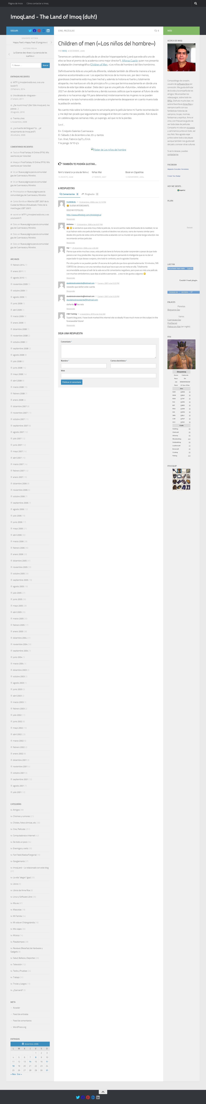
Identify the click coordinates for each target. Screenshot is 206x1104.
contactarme (172, 154)
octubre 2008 (19, 342)
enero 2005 (18, 631)
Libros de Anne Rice (21, 890)
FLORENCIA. (71, 202)
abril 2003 (17, 696)
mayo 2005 (18, 605)
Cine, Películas (66, 30)
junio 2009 (17, 303)
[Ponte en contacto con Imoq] (181, 70)
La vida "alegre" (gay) (22, 877)
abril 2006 (17, 535)
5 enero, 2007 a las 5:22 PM (108, 283)
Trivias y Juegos (19, 984)
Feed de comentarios (22, 1020)
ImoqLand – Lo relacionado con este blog (31, 867)
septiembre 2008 (20, 348)
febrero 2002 (19, 747)
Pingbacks (91, 194)
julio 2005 (17, 593)
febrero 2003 (19, 708)
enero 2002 (18, 753)
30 (189, 449)
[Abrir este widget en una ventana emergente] (191, 292)
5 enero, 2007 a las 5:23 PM (108, 296)
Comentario (66, 342)
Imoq (64, 51)
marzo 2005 (18, 618)
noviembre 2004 (20, 644)
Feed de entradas (20, 1014)
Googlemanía (19, 861)
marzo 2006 (18, 541)
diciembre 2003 (20, 670)
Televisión (17, 964)
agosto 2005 (18, 586)
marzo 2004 (18, 663)
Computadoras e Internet (24, 835)
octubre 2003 (19, 676)
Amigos (16, 810)
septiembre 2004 (20, 651)
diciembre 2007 (20, 406)
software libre (183, 84)
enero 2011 (18, 271)
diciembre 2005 (20, 560)
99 (181, 392)
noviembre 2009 (20, 284)
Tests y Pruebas (20, 971)
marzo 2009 (18, 316)
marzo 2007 (18, 464)
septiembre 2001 (20, 779)
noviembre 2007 (20, 413)
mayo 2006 (18, 528)
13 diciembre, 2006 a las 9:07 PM (90, 224)
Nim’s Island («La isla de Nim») (73, 172)
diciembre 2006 (20, 483)
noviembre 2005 (20, 567)
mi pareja (191, 127)
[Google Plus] (43, 30)
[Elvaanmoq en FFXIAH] (181, 368)
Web (63, 370)
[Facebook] (34, 30)
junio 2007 (17, 445)
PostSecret (172, 323)
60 (189, 429)
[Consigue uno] (173, 292)
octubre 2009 (19, 290)
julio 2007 (17, 438)
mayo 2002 (18, 728)
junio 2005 (17, 599)
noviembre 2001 (20, 766)
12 (189, 445)
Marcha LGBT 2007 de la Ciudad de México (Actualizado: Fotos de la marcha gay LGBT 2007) (29, 205)
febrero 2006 (19, 548)
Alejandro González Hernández (178, 169)
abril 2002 (17, 734)
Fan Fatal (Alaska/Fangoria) (24, 855)
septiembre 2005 (20, 580)
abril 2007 (17, 458)
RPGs (169, 101)
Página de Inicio (15, 3)
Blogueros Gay (173, 310)
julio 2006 (17, 515)
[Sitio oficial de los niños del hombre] (108, 149)
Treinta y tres (19, 118)
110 (189, 439)
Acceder (16, 1008)
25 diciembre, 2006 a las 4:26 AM (85, 248)
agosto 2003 (18, 683)
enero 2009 (18, 323)
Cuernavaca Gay (174, 320)
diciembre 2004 (20, 638)
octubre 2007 (19, 419)
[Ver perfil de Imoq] (184, 292)
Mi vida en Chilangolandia (24, 922)
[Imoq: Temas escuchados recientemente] (180, 268)
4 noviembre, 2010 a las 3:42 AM (92, 314)
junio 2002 (17, 721)
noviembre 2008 (20, 335)
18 (13, 1066)
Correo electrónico (119, 361)
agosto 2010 (18, 278)
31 (47, 1070)
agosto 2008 (18, 355)
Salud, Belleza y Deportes (24, 958)
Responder (71, 219)
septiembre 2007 (20, 425)
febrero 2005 (19, 625)
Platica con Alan (174, 326)
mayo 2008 (18, 374)
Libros (15, 884)
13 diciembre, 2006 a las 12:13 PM (92, 202)
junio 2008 (17, 368)
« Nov (13, 1074)
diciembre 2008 (20, 329)
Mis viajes (17, 929)
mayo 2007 (18, 451)
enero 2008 (18, 400)
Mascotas (17, 909)
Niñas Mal (97, 172)
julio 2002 (17, 715)
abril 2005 (17, 612)
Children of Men (99, 64)
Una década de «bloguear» (24, 95)
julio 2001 (17, 792)
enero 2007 (18, 477)
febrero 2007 (19, 470)
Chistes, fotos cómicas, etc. (24, 822)
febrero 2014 (19, 265)
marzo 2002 (18, 741)
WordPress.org (19, 1027)
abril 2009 (17, 310)
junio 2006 (17, 522)
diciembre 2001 (20, 760)
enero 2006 (18, 554)
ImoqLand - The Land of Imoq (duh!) (54, 16)
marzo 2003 (18, 702)
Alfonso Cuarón (130, 60)
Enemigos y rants (20, 848)
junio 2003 (17, 689)
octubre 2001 (19, 773)
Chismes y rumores (21, 816)
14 (30, 1061)
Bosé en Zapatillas (134, 172)
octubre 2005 (19, 573)
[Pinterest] (39, 30)
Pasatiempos (19, 942)
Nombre (65, 361)
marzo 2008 (18, 387)
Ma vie (16, 903)
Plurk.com (190, 227)
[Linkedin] (48, 30)
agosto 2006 (18, 509)
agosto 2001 (18, 786)
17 (47, 1061)
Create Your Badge (173, 176)
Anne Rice (187, 104)
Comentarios (70, 194)
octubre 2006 (19, 496)
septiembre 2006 (20, 503)
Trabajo (16, 977)
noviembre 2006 (20, 490)
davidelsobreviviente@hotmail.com (80, 283)
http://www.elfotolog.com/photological (84, 215)
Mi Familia (17, 916)
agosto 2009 (18, 297)
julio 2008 (17, 361)
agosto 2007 (18, 432)
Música (16, 935)
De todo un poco (20, 842)
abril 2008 (17, 380)
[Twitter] (30, 30)
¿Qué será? (18, 990)
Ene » (19, 1074)
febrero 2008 (19, 393)
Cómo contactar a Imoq (37, 3)
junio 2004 (17, 657)
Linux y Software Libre (22, 897)
